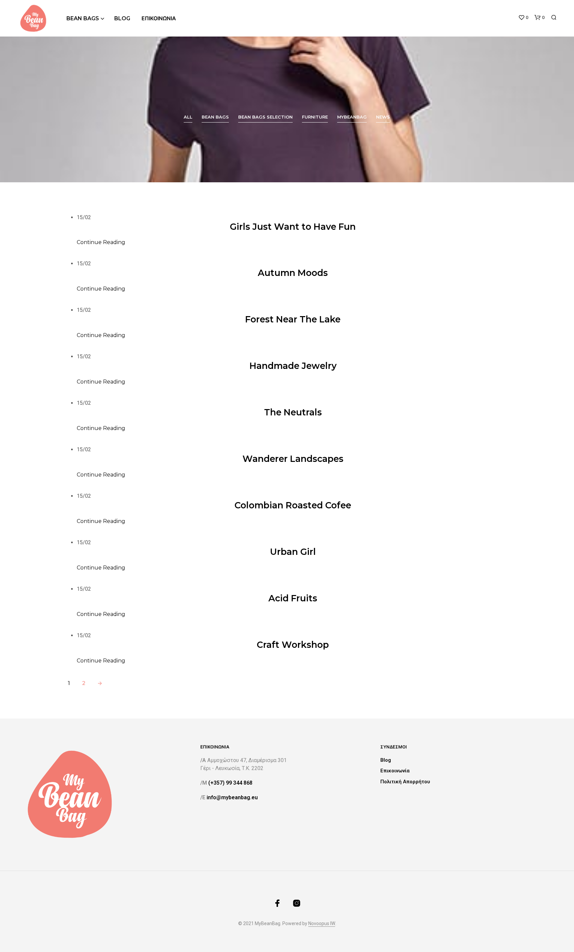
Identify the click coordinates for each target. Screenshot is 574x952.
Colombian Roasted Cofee (293, 505)
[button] (523, 17)
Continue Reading (101, 242)
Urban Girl (293, 551)
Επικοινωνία (159, 18)
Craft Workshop (293, 644)
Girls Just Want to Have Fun (293, 226)
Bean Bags (82, 18)
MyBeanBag (352, 117)
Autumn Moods (293, 272)
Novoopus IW (321, 923)
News (383, 117)
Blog (122, 18)
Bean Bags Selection (265, 117)
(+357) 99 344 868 (230, 783)
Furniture (315, 117)
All (188, 117)
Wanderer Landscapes (292, 458)
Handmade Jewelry (292, 365)
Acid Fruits (292, 598)
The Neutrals (293, 412)
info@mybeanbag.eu (232, 797)
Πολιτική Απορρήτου (405, 782)
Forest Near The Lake (292, 319)
